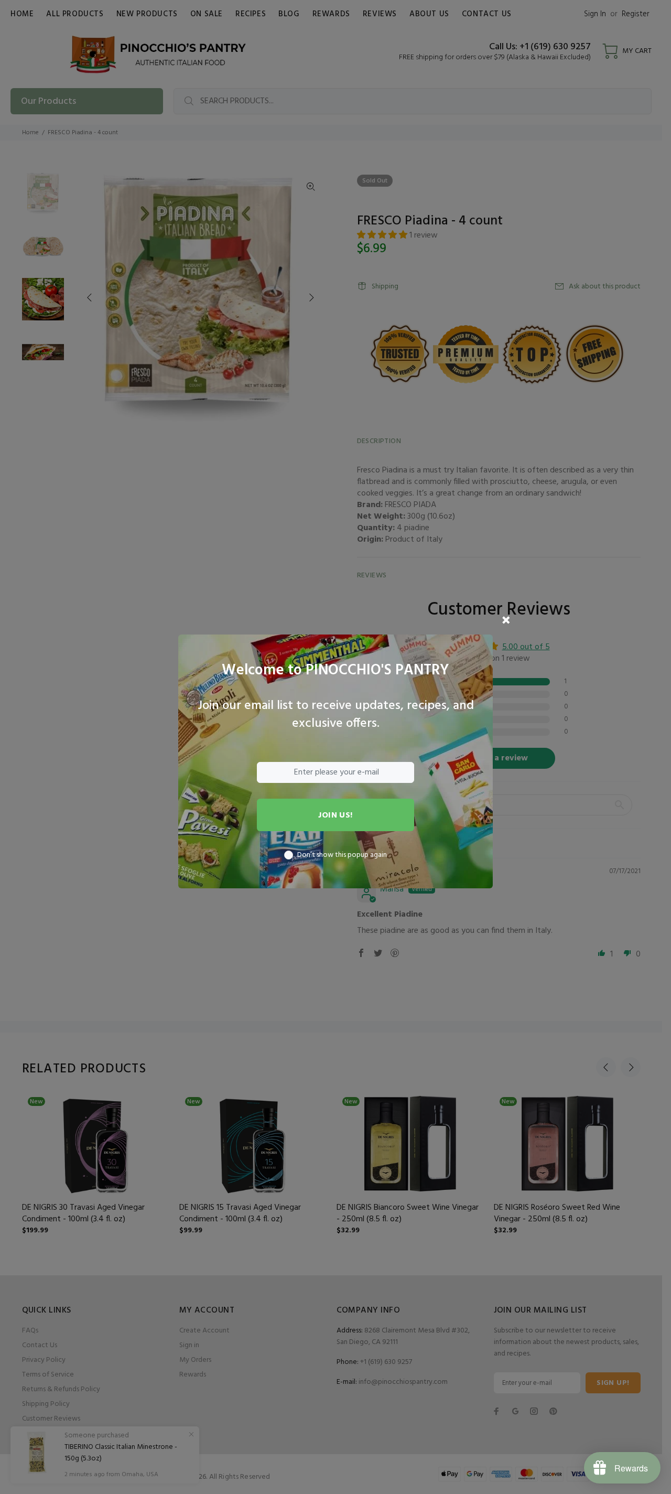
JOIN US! (335, 815)
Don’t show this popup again (342, 855)
